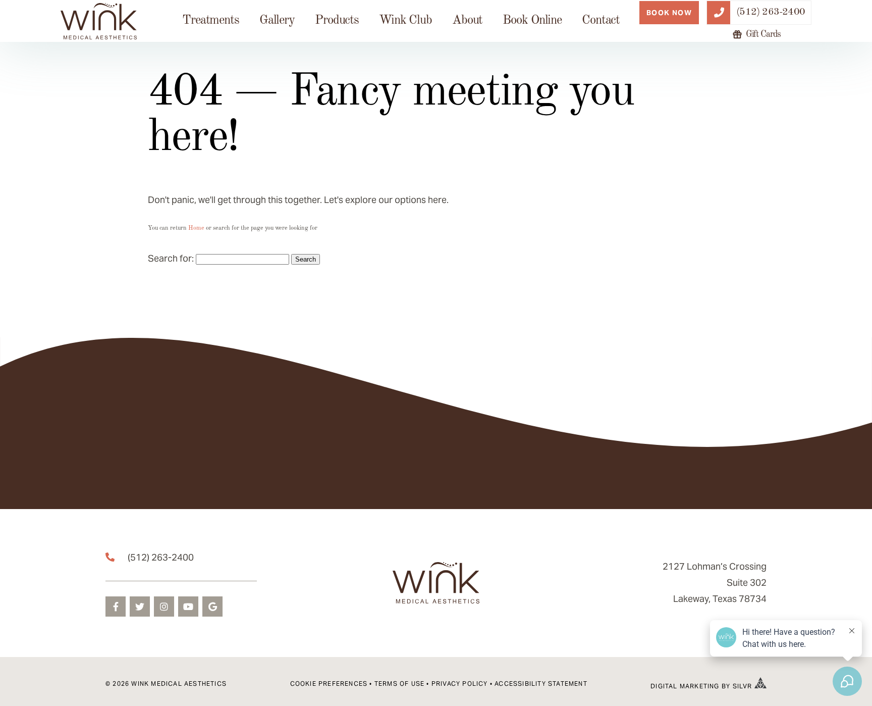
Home (196, 228)
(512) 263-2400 (161, 557)
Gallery (277, 20)
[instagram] (164, 606)
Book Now (669, 12)
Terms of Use (399, 683)
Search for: (171, 258)
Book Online (532, 20)
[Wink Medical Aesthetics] (99, 21)
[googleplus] (212, 606)
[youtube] (188, 606)
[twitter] (140, 606)
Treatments (210, 20)
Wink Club (405, 20)
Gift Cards (763, 34)
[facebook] (115, 606)
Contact (601, 20)
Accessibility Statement (541, 683)
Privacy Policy (459, 683)
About (467, 20)
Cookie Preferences (329, 683)
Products (337, 20)
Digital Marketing (684, 686)
